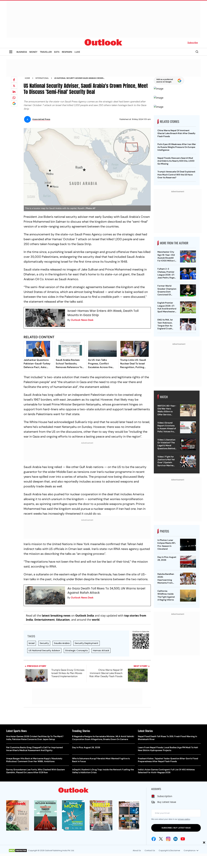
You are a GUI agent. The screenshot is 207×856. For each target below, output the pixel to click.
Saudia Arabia (62, 643)
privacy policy (184, 819)
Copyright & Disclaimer (169, 850)
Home (27, 78)
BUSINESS (22, 52)
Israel (32, 643)
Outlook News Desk (82, 320)
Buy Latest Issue (166, 802)
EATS (56, 52)
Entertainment (44, 619)
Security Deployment (86, 643)
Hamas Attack (101, 650)
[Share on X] (14, 86)
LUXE (77, 52)
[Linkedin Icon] (175, 838)
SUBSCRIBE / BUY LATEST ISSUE (176, 828)
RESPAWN (67, 52)
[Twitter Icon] (161, 838)
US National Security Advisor (44, 650)
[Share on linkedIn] (14, 92)
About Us (137, 850)
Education (63, 619)
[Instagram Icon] (168, 838)
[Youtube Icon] (182, 838)
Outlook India (84, 615)
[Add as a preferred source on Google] (14, 103)
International (42, 78)
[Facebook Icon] (153, 838)
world (95, 619)
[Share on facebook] (14, 80)
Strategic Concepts (76, 650)
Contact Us (150, 850)
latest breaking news (56, 615)
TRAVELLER (46, 52)
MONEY (33, 52)
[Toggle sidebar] (11, 52)
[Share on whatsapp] (14, 97)
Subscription (164, 796)
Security (44, 643)
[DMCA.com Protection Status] (18, 850)
